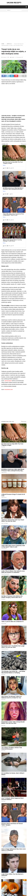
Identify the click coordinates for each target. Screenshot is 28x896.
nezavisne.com (8, 389)
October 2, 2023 (6, 57)
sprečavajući (8, 380)
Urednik (12, 57)
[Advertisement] (14, 28)
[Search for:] (14, 10)
